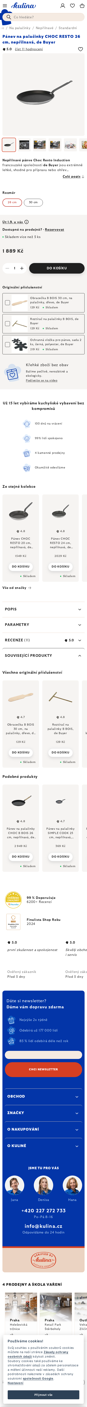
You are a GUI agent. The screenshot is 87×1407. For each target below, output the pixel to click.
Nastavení (15, 1383)
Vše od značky (14, 587)
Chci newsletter (43, 1069)
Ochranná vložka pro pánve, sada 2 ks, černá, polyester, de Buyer (56, 342)
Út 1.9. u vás (13, 222)
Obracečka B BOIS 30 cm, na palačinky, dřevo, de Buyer (51, 300)
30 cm (33, 202)
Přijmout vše (43, 1394)
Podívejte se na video (41, 380)
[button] (21, 856)
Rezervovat (54, 229)
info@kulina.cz (44, 1226)
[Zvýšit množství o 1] (21, 268)
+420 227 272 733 (43, 1210)
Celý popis (72, 176)
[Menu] (5, 6)
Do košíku (57, 268)
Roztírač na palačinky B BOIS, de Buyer (54, 321)
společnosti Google (38, 1378)
